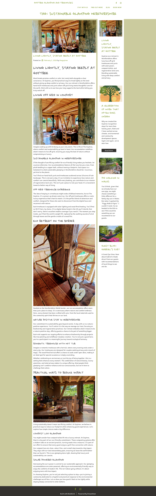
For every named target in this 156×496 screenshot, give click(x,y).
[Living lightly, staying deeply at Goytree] (64, 36)
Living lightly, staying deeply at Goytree (59, 56)
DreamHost (91, 493)
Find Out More (97, 7)
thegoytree (63, 60)
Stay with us (82, 7)
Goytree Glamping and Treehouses (53, 2)
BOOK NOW (117, 7)
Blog (108, 7)
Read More (109, 150)
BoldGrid (71, 493)
